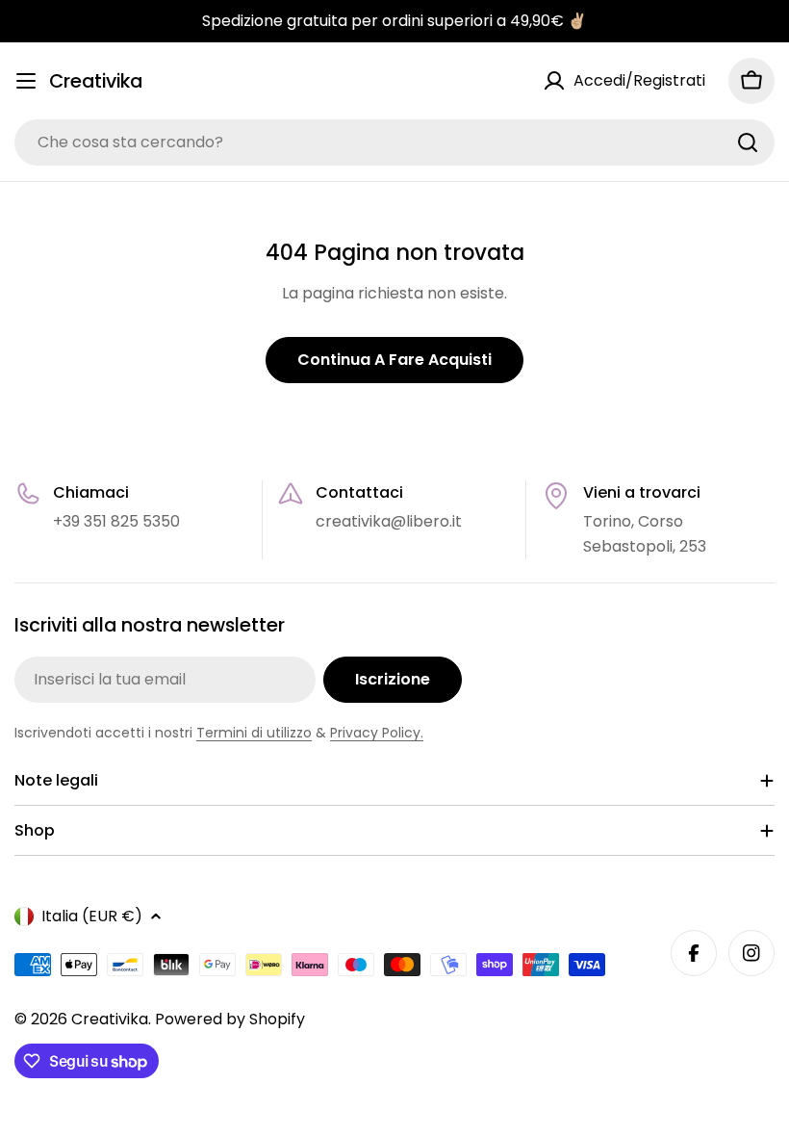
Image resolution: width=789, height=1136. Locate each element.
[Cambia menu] (26, 80)
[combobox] (394, 142)
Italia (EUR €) (91, 916)
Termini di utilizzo (254, 732)
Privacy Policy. (376, 732)
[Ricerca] (747, 142)
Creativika (95, 81)
